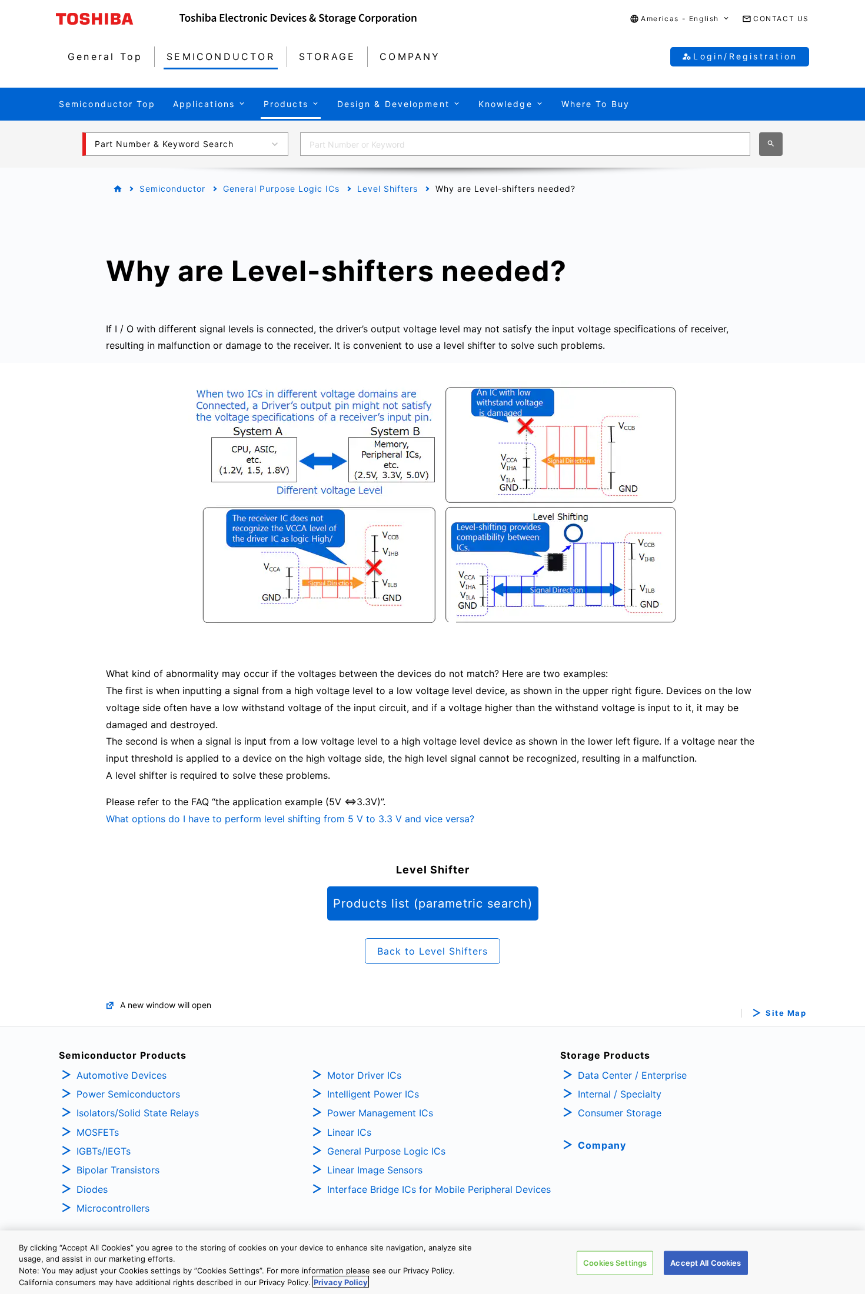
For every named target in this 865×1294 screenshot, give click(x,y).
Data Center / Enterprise (632, 1075)
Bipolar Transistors (117, 1170)
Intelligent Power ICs (373, 1094)
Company (602, 1145)
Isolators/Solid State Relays (137, 1113)
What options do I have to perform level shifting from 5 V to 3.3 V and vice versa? (290, 819)
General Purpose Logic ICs (281, 189)
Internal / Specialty (619, 1094)
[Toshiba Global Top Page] (117, 19)
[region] (432, 1262)
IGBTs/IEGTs (103, 1151)
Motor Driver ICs (364, 1075)
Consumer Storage (619, 1113)
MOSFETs (97, 1132)
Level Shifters (387, 189)
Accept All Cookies (705, 1263)
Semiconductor (172, 189)
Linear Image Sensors (374, 1170)
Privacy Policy (341, 1281)
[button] (680, 19)
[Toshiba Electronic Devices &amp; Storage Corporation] (298, 19)
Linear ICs (349, 1132)
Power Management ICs (380, 1113)
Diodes (92, 1189)
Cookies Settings (615, 1263)
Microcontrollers (112, 1208)
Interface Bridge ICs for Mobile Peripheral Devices (439, 1189)
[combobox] (525, 144)
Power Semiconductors (128, 1094)
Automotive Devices (121, 1075)
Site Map (786, 1013)
